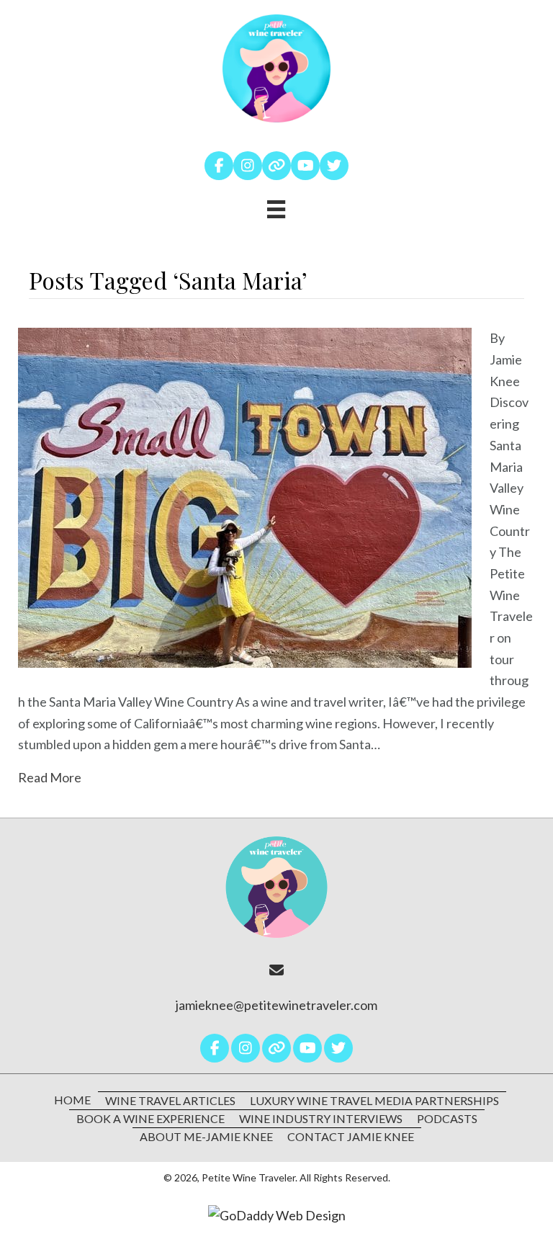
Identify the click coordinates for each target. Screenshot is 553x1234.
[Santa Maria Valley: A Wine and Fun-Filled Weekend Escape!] (245, 496)
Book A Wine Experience (150, 1118)
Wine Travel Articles (170, 1100)
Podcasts (447, 1118)
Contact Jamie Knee (350, 1136)
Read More (49, 777)
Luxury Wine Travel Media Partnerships (374, 1100)
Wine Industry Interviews (321, 1118)
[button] (218, 165)
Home (72, 1099)
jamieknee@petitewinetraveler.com (276, 1005)
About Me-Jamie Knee (206, 1136)
